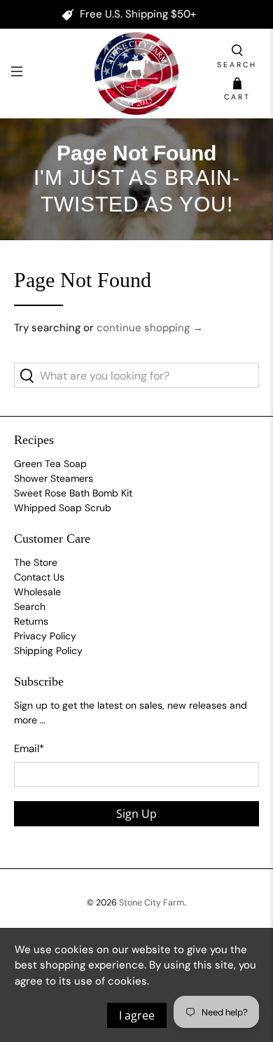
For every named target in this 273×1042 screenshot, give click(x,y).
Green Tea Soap (50, 463)
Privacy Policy (45, 636)
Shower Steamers (53, 478)
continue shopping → (150, 328)
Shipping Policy (48, 650)
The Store (35, 562)
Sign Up (136, 813)
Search (30, 606)
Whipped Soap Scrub (62, 507)
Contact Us (39, 577)
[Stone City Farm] (137, 73)
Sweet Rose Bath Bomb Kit (73, 493)
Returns (31, 621)
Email (29, 749)
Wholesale (37, 591)
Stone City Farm (151, 902)
